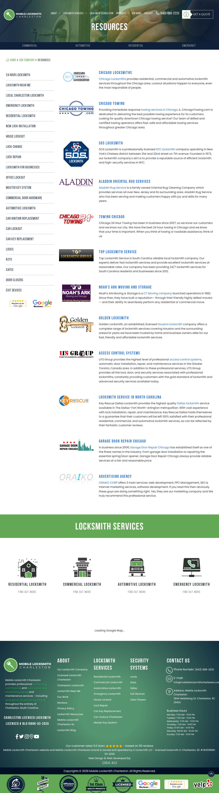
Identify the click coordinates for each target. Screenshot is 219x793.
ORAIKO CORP (108, 483)
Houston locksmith (170, 324)
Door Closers (14, 280)
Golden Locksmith (114, 318)
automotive (34, 688)
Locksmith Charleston (101, 13)
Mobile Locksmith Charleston (23, 680)
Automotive (83, 45)
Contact (148, 13)
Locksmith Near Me (18, 85)
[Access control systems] (76, 354)
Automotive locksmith (20, 208)
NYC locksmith (165, 149)
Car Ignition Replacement (22, 218)
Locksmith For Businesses (23, 167)
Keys (9, 259)
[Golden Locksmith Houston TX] (76, 324)
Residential (136, 45)
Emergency (189, 45)
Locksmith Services (73, 13)
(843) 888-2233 (169, 13)
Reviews (62, 702)
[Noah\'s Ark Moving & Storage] (76, 293)
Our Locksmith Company (72, 669)
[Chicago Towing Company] (76, 108)
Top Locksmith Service (118, 251)
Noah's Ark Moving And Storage (125, 287)
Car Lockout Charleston (108, 717)
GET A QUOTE (201, 14)
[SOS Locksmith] (76, 154)
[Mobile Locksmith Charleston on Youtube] (36, 737)
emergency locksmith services (24, 700)
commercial (13, 688)
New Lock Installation (21, 126)
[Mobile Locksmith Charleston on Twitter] (21, 737)
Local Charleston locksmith (25, 95)
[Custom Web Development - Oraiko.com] (76, 480)
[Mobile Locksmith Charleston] (22, 15)
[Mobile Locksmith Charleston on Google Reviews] (18, 303)
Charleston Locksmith (70, 685)
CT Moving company (158, 293)
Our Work (136, 13)
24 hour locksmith (18, 75)
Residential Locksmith (20, 116)
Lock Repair (13, 157)
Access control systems (119, 353)
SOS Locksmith (111, 143)
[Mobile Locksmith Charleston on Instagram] (27, 737)
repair (24, 692)
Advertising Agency (115, 476)
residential (39, 684)
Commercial (29, 45)
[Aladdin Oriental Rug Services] (76, 182)
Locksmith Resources (70, 714)
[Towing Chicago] (76, 219)
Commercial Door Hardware (24, 198)
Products (121, 13)
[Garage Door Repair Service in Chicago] (76, 445)
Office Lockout (15, 178)
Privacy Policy (65, 708)
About (54, 13)
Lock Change (14, 147)
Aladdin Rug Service (112, 188)
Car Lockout (14, 229)
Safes (10, 270)
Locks (10, 249)
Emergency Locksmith (20, 106)
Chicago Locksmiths (115, 72)
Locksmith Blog (66, 730)
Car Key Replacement (20, 239)
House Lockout (15, 136)
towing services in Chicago (159, 110)
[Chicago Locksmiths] (76, 77)
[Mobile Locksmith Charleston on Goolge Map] (31, 737)
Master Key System (18, 188)
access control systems (185, 359)
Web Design (95, 758)
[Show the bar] (211, 774)
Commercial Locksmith (108, 682)
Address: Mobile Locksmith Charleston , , (194, 696)
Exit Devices (14, 290)
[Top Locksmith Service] (76, 255)
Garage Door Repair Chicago (122, 441)
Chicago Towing (112, 103)
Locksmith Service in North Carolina (130, 397)
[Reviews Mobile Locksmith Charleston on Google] (43, 303)
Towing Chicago (112, 216)
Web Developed (116, 758)
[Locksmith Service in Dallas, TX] (76, 400)
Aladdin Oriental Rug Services (125, 181)
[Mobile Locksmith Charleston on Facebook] (17, 737)
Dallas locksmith (188, 403)
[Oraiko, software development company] (109, 762)
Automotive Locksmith (107, 688)
